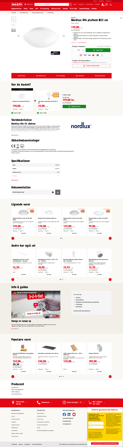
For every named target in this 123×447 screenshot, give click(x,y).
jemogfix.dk (14, 444)
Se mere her (14, 328)
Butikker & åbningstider (17, 413)
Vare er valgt (17, 113)
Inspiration (81, 4)
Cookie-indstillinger (37, 444)
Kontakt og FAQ (15, 419)
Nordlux (73, 17)
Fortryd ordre (14, 436)
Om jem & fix (40, 419)
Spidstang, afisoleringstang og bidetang (87, 302)
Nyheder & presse (41, 416)
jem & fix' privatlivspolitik (113, 426)
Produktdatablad (55, 92)
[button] (60, 279)
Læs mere (73, 42)
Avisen (75, 4)
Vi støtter (97, 4)
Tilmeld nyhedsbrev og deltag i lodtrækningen (104, 443)
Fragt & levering (15, 425)
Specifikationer (41, 75)
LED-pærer (79, 306)
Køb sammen (80, 75)
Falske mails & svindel (17, 433)
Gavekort (13, 422)
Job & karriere (89, 4)
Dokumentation (100, 75)
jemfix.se (21, 444)
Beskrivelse (21, 75)
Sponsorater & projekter (43, 422)
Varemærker (14, 430)
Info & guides (60, 75)
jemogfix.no (27, 444)
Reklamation (14, 427)
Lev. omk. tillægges (75, 29)
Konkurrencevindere (42, 425)
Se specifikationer (82, 42)
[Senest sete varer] (121, 18)
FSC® (38, 427)
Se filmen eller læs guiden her (81, 310)
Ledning (78, 297)
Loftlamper (79, 304)
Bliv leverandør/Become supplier (45, 430)
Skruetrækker (80, 299)
